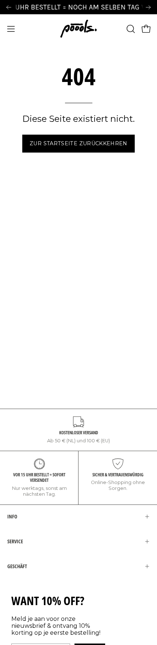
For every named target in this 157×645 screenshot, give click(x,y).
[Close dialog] (146, 284)
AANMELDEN (41, 360)
